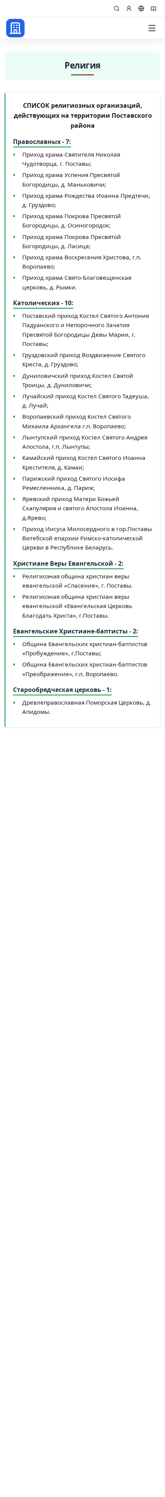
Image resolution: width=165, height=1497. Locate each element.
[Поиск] (116, 8)
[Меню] (152, 28)
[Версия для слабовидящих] (153, 8)
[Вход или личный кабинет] (129, 8)
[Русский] (141, 8)
